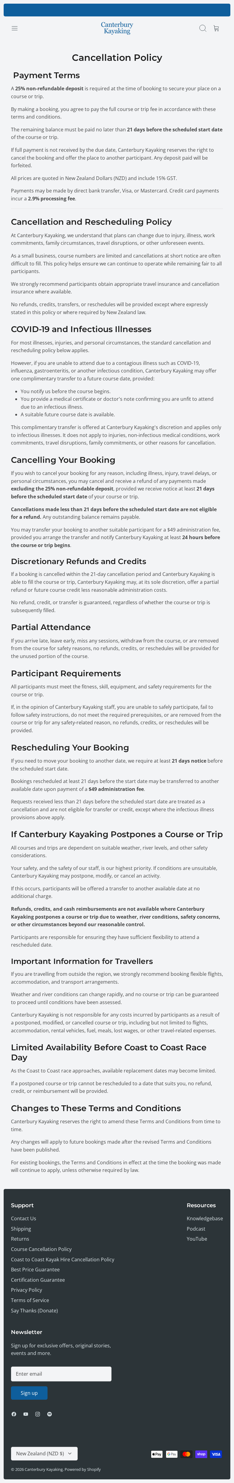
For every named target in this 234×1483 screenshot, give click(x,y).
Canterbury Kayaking (44, 1469)
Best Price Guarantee (35, 1269)
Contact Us (23, 1218)
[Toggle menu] (17, 28)
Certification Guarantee (38, 1280)
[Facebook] (14, 1414)
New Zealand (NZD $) (40, 1453)
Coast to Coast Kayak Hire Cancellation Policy (62, 1259)
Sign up (29, 1393)
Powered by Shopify (83, 1469)
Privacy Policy (26, 1290)
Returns (20, 1238)
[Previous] (68, 10)
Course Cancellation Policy (41, 1249)
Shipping (21, 1228)
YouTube (197, 1238)
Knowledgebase (205, 1218)
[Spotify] (49, 1414)
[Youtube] (26, 1414)
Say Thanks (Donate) (34, 1310)
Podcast (196, 1228)
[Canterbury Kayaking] (117, 28)
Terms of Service (30, 1300)
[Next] (165, 10)
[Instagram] (38, 1414)
